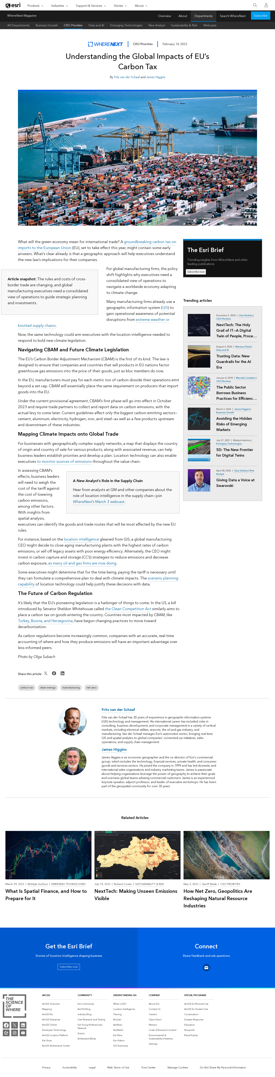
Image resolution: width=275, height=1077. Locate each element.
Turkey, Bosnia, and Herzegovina (45, 621)
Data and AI (96, 25)
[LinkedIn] (23, 1025)
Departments (204, 16)
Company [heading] (154, 995)
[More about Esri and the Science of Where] (14, 1006)
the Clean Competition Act (128, 609)
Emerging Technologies (126, 25)
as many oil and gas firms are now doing (82, 563)
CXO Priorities (73, 25)
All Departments (18, 25)
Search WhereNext (232, 16)
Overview (164, 16)
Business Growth (47, 25)
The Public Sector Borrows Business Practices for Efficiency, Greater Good (235, 393)
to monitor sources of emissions (64, 461)
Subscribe (261, 15)
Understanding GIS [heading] (125, 995)
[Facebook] (6, 1025)
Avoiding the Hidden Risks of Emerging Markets (234, 424)
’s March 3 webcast (98, 502)
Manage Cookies (178, 1067)
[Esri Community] (6, 1033)
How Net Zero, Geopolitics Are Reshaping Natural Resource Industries (218, 898)
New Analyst (156, 25)
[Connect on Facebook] (54, 676)
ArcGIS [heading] (46, 995)
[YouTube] (23, 1033)
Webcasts (209, 25)
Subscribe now (195, 272)
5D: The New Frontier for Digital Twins (234, 452)
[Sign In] (266, 5)
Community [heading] (85, 995)
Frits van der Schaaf (127, 77)
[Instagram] (14, 1033)
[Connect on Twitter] (46, 676)
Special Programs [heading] (195, 995)
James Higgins (155, 77)
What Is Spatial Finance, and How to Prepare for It (46, 895)
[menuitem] (57, 1004)
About (182, 16)
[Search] (255, 5)
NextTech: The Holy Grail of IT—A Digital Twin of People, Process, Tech (236, 330)
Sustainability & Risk (184, 25)
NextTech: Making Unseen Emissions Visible (135, 895)
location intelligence (81, 539)
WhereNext (105, 44)
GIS (165, 308)
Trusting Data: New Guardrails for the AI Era (233, 361)
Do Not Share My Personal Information (223, 1067)
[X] (14, 1025)
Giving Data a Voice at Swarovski (235, 483)
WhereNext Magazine (21, 16)
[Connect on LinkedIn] (62, 676)
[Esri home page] (13, 5)
